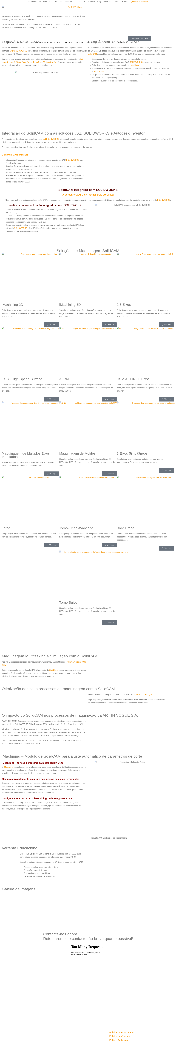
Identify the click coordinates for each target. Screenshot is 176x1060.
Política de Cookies (119, 1036)
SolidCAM (68, 42)
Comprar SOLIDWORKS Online (16, 42)
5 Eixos (17, 62)
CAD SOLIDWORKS (18, 51)
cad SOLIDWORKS (51, 139)
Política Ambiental (118, 1040)
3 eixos (10, 62)
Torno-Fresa (27, 62)
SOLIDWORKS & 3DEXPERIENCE (46, 42)
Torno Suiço (98, 71)
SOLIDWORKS (136, 62)
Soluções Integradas (94, 42)
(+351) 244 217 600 (139, 1)
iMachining (134, 65)
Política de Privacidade (121, 1032)
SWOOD (79, 42)
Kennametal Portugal (143, 695)
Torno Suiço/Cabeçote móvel (44, 62)
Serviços (109, 42)
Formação (120, 42)
